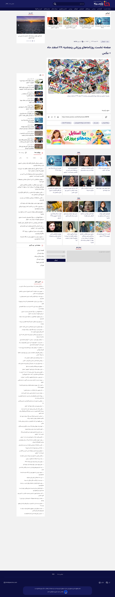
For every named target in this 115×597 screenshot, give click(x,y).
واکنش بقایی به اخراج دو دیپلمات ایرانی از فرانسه (31, 456)
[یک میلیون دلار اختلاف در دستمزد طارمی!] (39, 94)
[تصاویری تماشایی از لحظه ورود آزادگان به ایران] (31, 25)
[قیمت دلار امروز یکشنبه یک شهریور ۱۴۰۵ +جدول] (70, 21)
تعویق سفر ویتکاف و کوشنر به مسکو (34, 366)
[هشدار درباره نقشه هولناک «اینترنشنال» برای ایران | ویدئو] (39, 127)
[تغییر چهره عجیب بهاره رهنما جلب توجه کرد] (103, 181)
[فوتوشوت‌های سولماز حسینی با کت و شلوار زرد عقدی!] (103, 206)
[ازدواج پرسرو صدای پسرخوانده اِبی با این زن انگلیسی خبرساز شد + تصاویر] (70, 160)
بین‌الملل (88, 9)
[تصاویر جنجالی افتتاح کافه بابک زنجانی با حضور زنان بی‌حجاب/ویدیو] (39, 140)
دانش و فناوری (63, 9)
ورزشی (71, 9)
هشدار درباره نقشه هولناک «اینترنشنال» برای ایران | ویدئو (27, 128)
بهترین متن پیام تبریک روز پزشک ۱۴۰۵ (102, 27)
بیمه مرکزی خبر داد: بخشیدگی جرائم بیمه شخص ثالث (30, 363)
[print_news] (58, 117)
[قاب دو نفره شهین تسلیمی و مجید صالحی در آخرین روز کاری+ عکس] (70, 181)
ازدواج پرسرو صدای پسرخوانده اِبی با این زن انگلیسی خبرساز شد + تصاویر (70, 170)
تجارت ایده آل (40, 259)
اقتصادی (99, 9)
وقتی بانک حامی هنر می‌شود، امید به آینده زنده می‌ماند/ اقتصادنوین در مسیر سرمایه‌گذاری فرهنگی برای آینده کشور (31, 411)
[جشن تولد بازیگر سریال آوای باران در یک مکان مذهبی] (70, 206)
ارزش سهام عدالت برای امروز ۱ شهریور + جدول (27, 82)
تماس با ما (11, 4)
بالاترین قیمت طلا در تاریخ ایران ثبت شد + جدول (26, 108)
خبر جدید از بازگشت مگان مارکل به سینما (87, 189)
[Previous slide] (18, 25)
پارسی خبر (96, 123)
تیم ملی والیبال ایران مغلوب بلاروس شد (33, 358)
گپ (109, 582)
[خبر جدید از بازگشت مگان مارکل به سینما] (86, 181)
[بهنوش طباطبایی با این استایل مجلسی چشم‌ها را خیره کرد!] (54, 226)
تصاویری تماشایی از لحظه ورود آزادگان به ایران (31, 36)
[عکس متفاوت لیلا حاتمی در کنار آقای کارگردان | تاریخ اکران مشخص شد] (54, 181)
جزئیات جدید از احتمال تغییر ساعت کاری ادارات (31, 393)
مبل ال (42, 265)
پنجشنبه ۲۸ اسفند (66, 123)
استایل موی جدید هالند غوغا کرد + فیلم (104, 169)
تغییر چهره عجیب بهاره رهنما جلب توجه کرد (103, 189)
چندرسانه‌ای (47, 9)
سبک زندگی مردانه (39, 256)
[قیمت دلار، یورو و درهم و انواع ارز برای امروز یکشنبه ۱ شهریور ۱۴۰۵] (39, 87)
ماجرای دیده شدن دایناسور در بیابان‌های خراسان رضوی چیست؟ (27, 134)
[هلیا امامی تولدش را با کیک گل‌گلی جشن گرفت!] (86, 206)
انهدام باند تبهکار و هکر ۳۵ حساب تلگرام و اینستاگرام (30, 426)
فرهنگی (76, 9)
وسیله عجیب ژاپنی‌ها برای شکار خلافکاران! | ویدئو (26, 147)
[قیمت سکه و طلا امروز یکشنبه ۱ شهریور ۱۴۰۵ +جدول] (86, 21)
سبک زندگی (54, 9)
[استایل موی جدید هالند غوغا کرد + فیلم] (103, 160)
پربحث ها (21, 153)
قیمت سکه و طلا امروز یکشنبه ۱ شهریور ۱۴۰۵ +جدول (87, 27)
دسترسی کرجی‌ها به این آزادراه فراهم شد (33, 513)
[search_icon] (55, 4)
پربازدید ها (37, 153)
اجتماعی (81, 9)
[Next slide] (42, 25)
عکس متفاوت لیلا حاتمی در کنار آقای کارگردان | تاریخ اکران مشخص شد (54, 190)
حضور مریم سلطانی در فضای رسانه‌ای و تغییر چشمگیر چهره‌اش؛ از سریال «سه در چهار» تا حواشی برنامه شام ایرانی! (87, 238)
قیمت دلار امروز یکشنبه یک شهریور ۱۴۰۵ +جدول (71, 27)
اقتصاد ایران (40, 250)
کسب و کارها (38, 9)
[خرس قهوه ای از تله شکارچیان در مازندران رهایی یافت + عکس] (39, 113)
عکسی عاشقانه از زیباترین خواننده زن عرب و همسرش (87, 169)
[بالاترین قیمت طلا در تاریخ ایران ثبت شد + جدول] (39, 107)
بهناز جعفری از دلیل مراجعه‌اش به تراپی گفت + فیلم (31, 327)
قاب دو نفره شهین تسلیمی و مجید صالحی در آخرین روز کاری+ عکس (70, 190)
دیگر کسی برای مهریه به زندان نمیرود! (34, 448)
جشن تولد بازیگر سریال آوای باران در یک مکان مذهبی (70, 215)
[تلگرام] (52, 117)
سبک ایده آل (40, 253)
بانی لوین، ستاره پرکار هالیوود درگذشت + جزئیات (31, 377)
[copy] (106, 117)
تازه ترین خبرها (40, 262)
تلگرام (102, 582)
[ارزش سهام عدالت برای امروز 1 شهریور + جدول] (39, 81)
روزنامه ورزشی (105, 123)
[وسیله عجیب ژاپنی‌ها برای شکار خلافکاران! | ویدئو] (39, 146)
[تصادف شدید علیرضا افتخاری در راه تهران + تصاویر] (54, 21)
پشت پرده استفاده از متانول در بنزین (34, 459)
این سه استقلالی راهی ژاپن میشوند (34, 477)
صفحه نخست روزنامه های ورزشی (82, 123)
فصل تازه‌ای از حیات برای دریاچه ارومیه (33, 429)
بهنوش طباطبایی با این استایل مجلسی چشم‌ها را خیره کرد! (55, 236)
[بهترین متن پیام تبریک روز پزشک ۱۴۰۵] (102, 21)
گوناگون (108, 13)
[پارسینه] (101, 3)
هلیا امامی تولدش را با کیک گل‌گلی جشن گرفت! (87, 215)
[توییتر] (49, 117)
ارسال (56, 260)
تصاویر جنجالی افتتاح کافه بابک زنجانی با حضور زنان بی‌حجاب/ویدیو (26, 141)
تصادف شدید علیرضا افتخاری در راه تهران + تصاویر (55, 27)
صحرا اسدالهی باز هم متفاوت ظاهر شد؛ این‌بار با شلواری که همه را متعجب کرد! (71, 237)
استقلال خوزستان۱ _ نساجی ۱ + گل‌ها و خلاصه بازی (31, 340)
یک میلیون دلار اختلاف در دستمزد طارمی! (28, 95)
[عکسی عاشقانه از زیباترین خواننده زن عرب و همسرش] (86, 160)
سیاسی (94, 9)
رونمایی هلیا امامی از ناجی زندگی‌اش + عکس (32, 361)
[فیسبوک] (55, 117)
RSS (7, 4)
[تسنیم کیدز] (79, 137)
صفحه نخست (107, 9)
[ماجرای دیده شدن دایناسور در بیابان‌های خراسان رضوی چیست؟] (39, 133)
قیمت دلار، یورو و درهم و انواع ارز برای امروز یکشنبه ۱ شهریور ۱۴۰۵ (26, 88)
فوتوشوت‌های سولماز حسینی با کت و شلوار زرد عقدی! (104, 216)
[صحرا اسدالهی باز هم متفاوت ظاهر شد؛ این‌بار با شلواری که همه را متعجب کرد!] (70, 226)
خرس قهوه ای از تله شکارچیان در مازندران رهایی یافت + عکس (26, 114)
